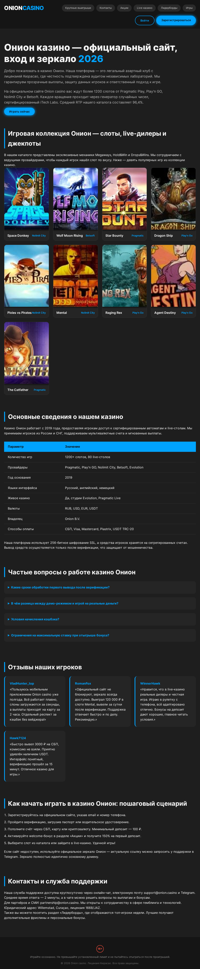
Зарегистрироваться (176, 20)
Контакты (106, 7)
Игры (189, 7)
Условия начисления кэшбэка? (35, 619)
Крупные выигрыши (78, 7)
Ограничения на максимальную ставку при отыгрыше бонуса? (60, 635)
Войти (144, 20)
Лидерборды (169, 7)
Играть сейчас (19, 111)
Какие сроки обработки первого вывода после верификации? (60, 587)
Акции (124, 7)
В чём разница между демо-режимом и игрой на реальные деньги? (64, 603)
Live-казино (144, 7)
